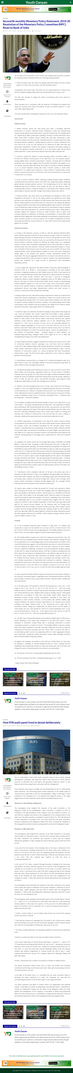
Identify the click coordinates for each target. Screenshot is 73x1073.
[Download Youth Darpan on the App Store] (62, 9)
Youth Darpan (36, 2)
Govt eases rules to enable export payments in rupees (60, 680)
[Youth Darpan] (5, 9)
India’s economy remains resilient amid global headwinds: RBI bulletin (36, 680)
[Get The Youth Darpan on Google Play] (53, 9)
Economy (5, 18)
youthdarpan (8, 85)
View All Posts (65, 693)
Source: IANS (9, 675)
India (13, 673)
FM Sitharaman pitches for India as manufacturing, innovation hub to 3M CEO (13, 680)
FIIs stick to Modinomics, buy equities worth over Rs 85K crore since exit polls (36, 1056)
